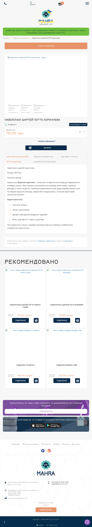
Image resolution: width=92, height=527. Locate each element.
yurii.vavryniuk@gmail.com (17, 498)
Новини (65, 444)
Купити (47, 148)
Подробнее (20, 320)
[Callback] (5, 3)
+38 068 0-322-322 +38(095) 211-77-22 (60, 483)
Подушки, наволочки (20, 38)
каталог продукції (46, 46)
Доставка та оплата (69, 156)
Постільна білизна (31, 444)
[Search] (32, 3)
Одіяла (57, 444)
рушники (68, 241)
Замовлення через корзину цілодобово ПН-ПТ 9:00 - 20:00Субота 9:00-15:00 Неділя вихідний (22, 493)
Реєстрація (53, 525)
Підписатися (46, 411)
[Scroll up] (4, 522)
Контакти (76, 444)
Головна (6, 38)
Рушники (16, 444)
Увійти (41, 525)
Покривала (46, 444)
